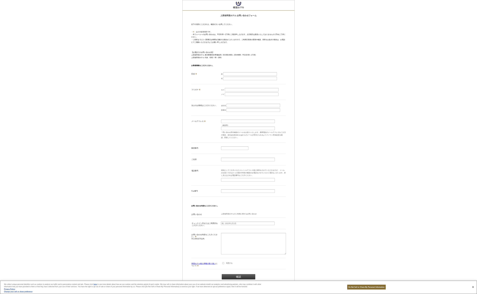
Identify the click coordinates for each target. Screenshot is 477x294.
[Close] (473, 287)
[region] (238, 287)
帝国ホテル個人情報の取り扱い (203, 264)
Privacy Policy (9, 289)
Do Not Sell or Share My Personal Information (366, 287)
